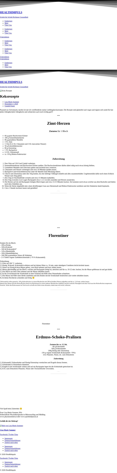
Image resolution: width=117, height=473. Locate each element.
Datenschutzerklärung (12, 440)
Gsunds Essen (10, 106)
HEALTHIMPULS (11, 12)
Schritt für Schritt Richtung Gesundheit (14, 17)
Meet (6, 23)
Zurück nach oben (11, 442)
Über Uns (8, 25)
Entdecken (8, 21)
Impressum (8, 438)
